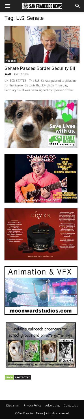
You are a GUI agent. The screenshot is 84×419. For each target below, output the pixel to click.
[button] (7, 6)
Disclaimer (13, 405)
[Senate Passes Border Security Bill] (42, 44)
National (11, 60)
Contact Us (71, 405)
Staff (7, 74)
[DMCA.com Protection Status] (18, 379)
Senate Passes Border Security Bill (40, 68)
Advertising (52, 405)
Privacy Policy (32, 405)
